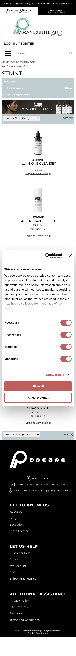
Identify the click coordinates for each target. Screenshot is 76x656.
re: (57, 11)
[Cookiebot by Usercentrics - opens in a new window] (46, 255)
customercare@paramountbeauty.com (41, 484)
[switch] (66, 335)
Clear (68, 88)
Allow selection (38, 397)
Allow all (38, 386)
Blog (13, 518)
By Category (14, 88)
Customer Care (20, 553)
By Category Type (18, 94)
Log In (10, 43)
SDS (13, 572)
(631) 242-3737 (33, 3)
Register (26, 43)
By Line (11, 81)
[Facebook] (31, 460)
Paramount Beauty (19, 11)
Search (71, 53)
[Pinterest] (50, 460)
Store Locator (19, 531)
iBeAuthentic (41, 633)
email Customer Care (59, 3)
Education (17, 524)
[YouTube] (44, 460)
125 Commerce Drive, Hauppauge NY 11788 (41, 490)
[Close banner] (70, 255)
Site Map (16, 613)
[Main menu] (7, 53)
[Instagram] (38, 460)
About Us (16, 511)
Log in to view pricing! (38, 173)
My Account (18, 566)
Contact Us (17, 559)
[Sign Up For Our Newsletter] (63, 460)
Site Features (19, 607)
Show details (55, 374)
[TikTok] (56, 460)
